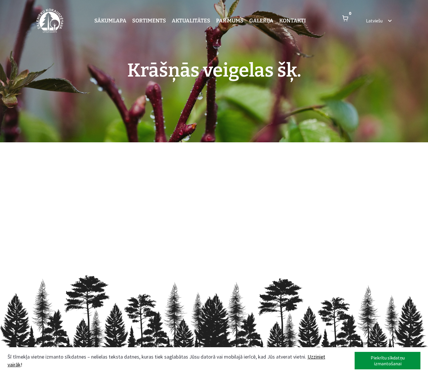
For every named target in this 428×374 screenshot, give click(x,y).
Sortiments (149, 20)
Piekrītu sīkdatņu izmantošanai (388, 360)
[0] (345, 20)
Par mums (229, 20)
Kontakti (292, 20)
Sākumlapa (110, 20)
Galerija (261, 20)
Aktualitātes (191, 20)
